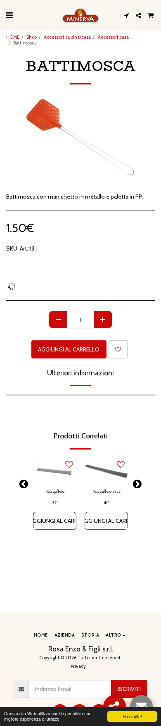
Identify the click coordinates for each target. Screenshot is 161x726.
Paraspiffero (54, 491)
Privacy (78, 666)
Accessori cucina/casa (67, 37)
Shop (31, 37)
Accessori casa (113, 37)
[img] (54, 470)
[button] (9, 15)
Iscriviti (129, 689)
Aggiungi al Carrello (54, 521)
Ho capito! (132, 716)
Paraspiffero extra (106, 491)
